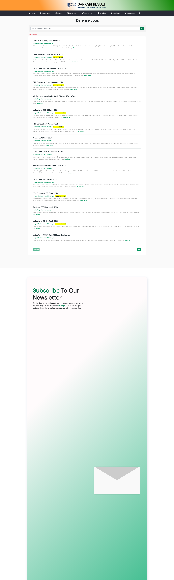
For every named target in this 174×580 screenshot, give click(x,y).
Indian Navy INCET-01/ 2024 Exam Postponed (51, 235)
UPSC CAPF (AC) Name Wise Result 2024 (50, 68)
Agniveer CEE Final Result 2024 (45, 207)
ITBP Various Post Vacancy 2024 (46, 124)
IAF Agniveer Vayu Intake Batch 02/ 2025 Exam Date (54, 96)
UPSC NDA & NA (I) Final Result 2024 (48, 40)
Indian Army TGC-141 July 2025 (45, 221)
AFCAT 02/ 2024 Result (42, 138)
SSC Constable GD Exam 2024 (45, 193)
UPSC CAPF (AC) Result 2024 (45, 179)
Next (139, 249)
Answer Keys (88, 13)
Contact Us (130, 13)
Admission (116, 13)
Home (32, 13)
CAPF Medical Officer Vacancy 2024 (48, 54)
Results (59, 13)
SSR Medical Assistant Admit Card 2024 (49, 165)
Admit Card (73, 13)
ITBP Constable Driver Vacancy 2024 (48, 82)
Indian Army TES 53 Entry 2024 (46, 110)
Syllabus (102, 13)
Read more (76, 48)
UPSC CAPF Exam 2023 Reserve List (48, 151)
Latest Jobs (45, 13)
